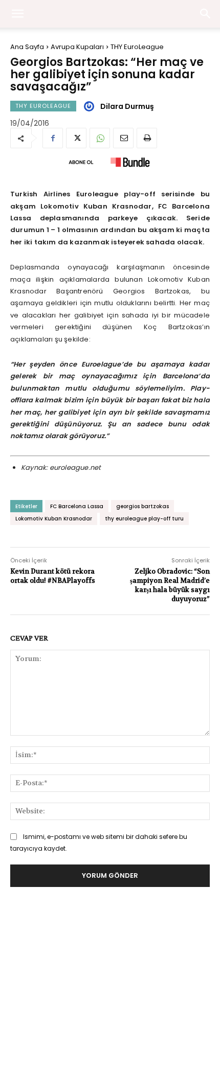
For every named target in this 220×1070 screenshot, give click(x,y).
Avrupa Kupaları (77, 47)
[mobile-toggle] (17, 14)
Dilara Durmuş (127, 106)
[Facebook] (52, 138)
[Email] (123, 138)
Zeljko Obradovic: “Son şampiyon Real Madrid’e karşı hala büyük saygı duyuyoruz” (170, 585)
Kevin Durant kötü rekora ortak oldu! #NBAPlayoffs (52, 576)
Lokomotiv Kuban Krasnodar (53, 518)
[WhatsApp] (100, 138)
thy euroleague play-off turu (144, 518)
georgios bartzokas (142, 506)
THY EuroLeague (137, 47)
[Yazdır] (147, 138)
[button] (205, 14)
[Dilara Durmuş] (90, 106)
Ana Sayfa (27, 47)
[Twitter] (76, 138)
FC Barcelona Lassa (76, 506)
